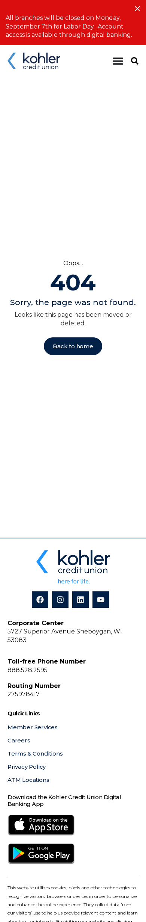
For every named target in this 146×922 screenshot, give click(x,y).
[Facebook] (40, 599)
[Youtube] (100, 599)
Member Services (32, 727)
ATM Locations (28, 779)
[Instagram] (60, 599)
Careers (18, 740)
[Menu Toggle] (118, 61)
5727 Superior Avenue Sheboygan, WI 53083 (64, 632)
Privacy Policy (26, 766)
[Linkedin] (80, 599)
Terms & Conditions (35, 753)
